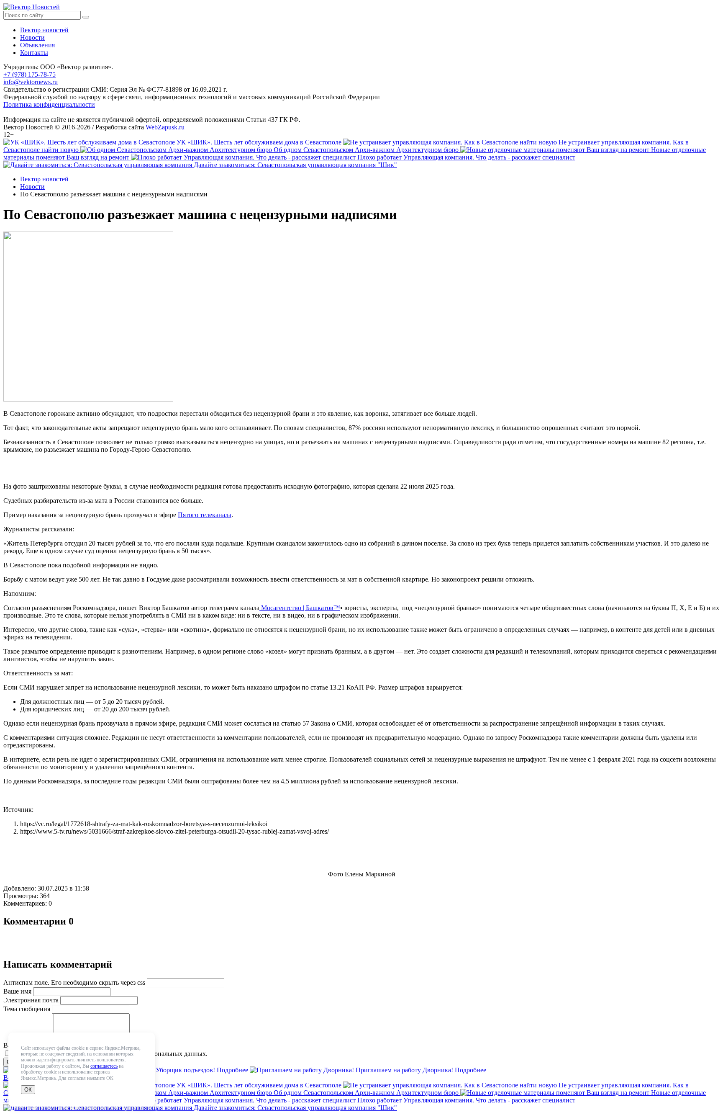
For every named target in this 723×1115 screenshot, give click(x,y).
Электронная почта (31, 1000)
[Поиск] (85, 17)
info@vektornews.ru (30, 81)
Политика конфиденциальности (49, 104)
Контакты (34, 52)
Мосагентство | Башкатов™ (299, 607)
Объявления (37, 45)
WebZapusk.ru (165, 127)
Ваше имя (17, 991)
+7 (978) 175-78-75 (29, 74)
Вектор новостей (44, 29)
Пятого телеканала (204, 514)
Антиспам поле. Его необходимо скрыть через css (74, 982)
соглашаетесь (104, 1066)
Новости (32, 37)
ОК (28, 1090)
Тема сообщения (26, 1008)
